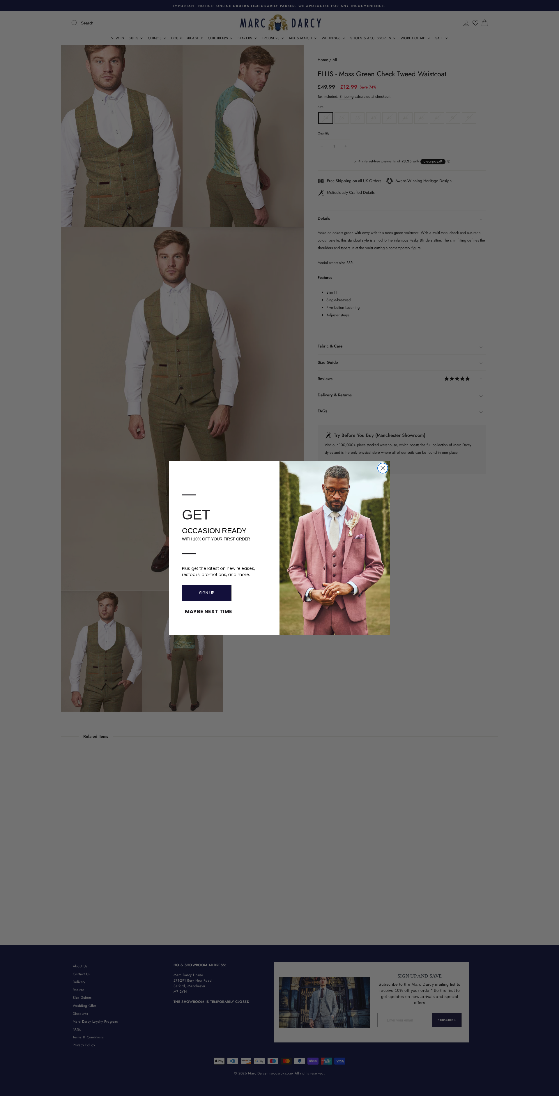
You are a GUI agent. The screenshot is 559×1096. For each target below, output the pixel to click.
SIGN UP (206, 593)
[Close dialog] (383, 468)
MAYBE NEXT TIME (208, 611)
